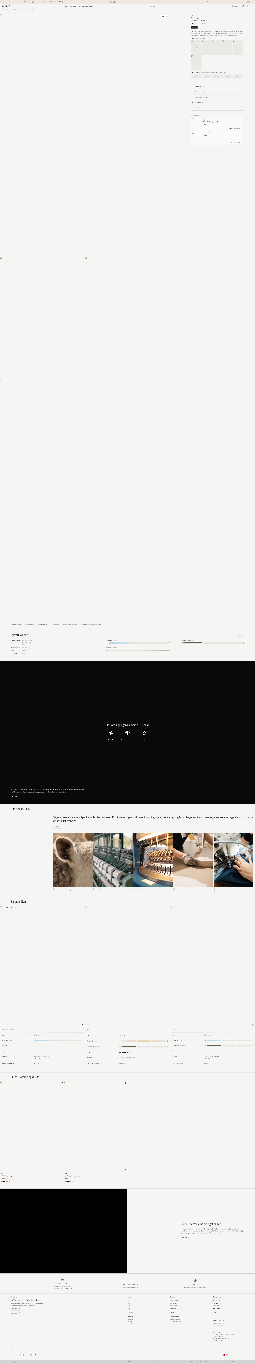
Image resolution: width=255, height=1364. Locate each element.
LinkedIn (130, 1324)
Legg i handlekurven (234, 128)
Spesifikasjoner (16, 624)
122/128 (217, 76)
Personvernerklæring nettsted (160, 1362)
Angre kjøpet (216, 1308)
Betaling (197, 107)
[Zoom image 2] (42, 317)
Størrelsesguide (202, 72)
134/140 (227, 76)
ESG (232, 1362)
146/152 (238, 76)
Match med (165, 16)
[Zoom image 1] (85, 135)
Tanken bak (173, 1305)
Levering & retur (199, 102)
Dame (65, 6)
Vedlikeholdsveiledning (201, 97)
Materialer (173, 1308)
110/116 (207, 76)
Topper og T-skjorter (16, 9)
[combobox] (250, 2)
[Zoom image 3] (127, 317)
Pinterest (130, 1321)
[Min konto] (243, 6)
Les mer (240, 635)
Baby (79, 6)
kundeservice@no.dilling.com (221, 1338)
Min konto (216, 1313)
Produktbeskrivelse (200, 86)
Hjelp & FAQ (216, 1301)
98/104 (196, 76)
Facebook (130, 1319)
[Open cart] (252, 6)
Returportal (216, 1305)
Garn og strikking (87, 6)
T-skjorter (25, 9)
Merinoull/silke (29, 624)
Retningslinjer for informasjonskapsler (199, 1362)
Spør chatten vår (219, 1324)
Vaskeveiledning (199, 92)
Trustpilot (113, 2)
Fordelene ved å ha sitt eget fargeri (91, 624)
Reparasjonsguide (175, 1319)
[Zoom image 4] (85, 500)
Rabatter (215, 1310)
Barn (74, 6)
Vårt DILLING (174, 1301)
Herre (70, 6)
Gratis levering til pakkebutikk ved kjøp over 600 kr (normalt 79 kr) (43, 2)
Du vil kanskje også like (70, 624)
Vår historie (173, 1303)
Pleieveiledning (174, 1316)
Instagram (130, 1316)
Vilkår (129, 1362)
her (16, 1313)
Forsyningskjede (42, 624)
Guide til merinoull (175, 1321)
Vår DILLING (235, 6)
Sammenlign (55, 624)
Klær (7, 9)
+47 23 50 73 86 (217, 1340)
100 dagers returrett (211, 2)
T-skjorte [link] (32, 9)
